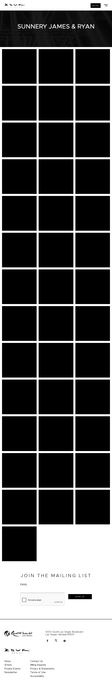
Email (23, 584)
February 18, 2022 (56, 31)
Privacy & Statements (42, 669)
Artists (8, 665)
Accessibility (37, 676)
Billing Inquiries (38, 665)
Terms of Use (38, 672)
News (7, 661)
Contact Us (36, 661)
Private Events (12, 669)
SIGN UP (80, 596)
